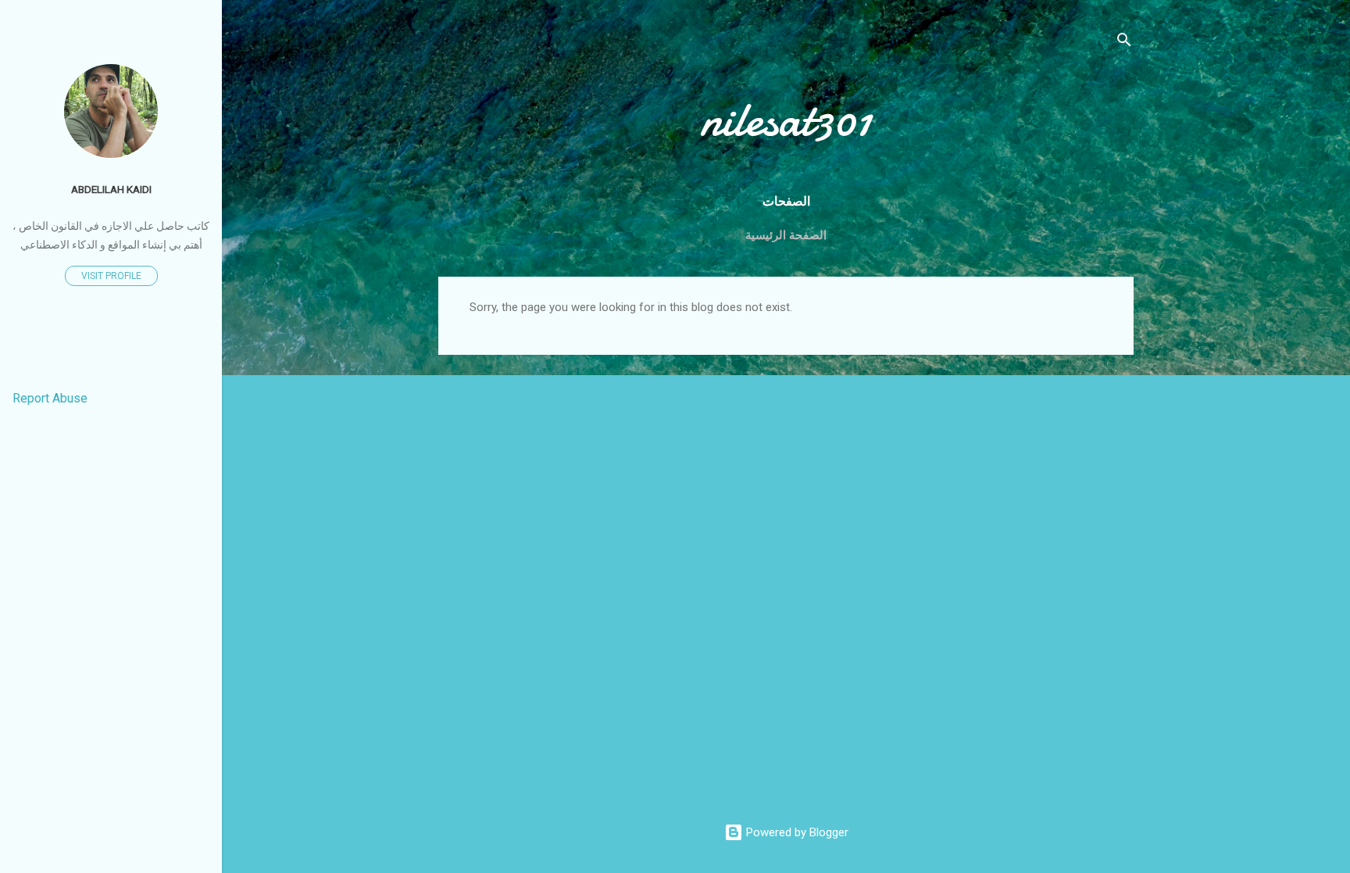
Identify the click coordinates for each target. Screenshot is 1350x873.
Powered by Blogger (795, 832)
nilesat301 (786, 119)
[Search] (1124, 42)
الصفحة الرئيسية (786, 235)
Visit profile (111, 275)
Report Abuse (50, 398)
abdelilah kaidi (111, 189)
